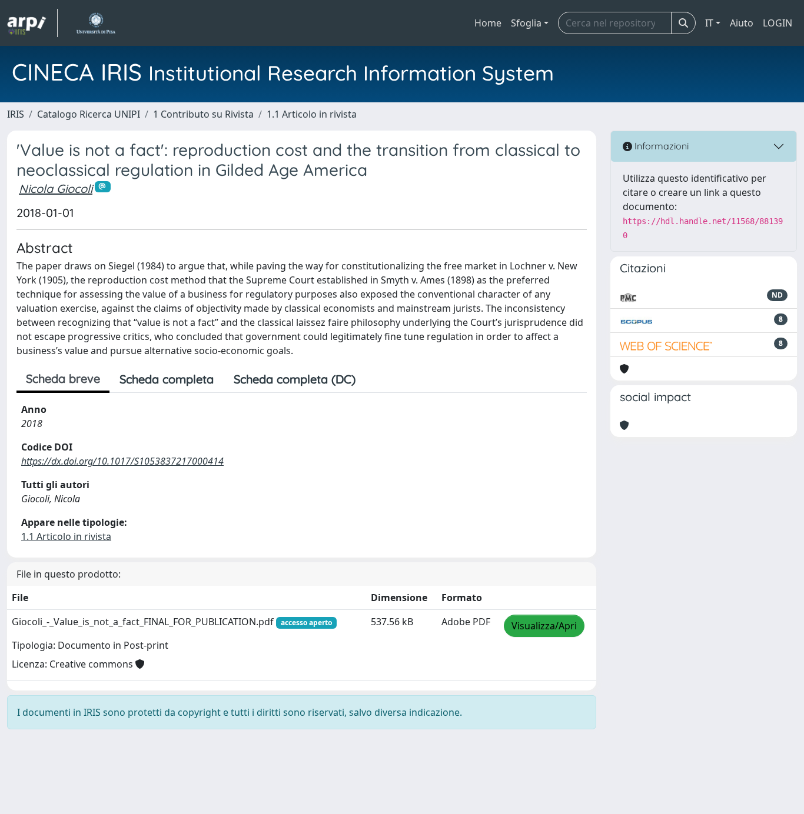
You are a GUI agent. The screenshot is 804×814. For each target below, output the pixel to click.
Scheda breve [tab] (63, 378)
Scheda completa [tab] (166, 379)
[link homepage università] (95, 23)
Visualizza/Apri (544, 625)
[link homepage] (32, 23)
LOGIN (777, 22)
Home (487, 22)
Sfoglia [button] (526, 22)
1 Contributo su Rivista (203, 114)
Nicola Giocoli (55, 188)
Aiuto (741, 22)
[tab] (376, 379)
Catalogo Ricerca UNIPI (88, 114)
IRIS (15, 114)
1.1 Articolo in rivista (312, 114)
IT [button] (709, 22)
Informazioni (660, 146)
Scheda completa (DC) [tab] (295, 379)
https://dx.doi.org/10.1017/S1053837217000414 (122, 461)
